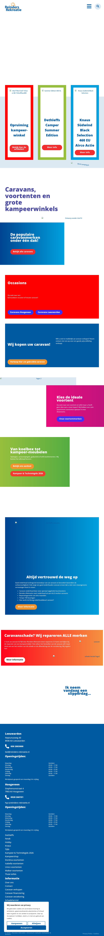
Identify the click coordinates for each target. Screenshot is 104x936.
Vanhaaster (46, 933)
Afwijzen (36, 923)
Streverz (8, 934)
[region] (26, 917)
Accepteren (26, 927)
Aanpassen (16, 923)
